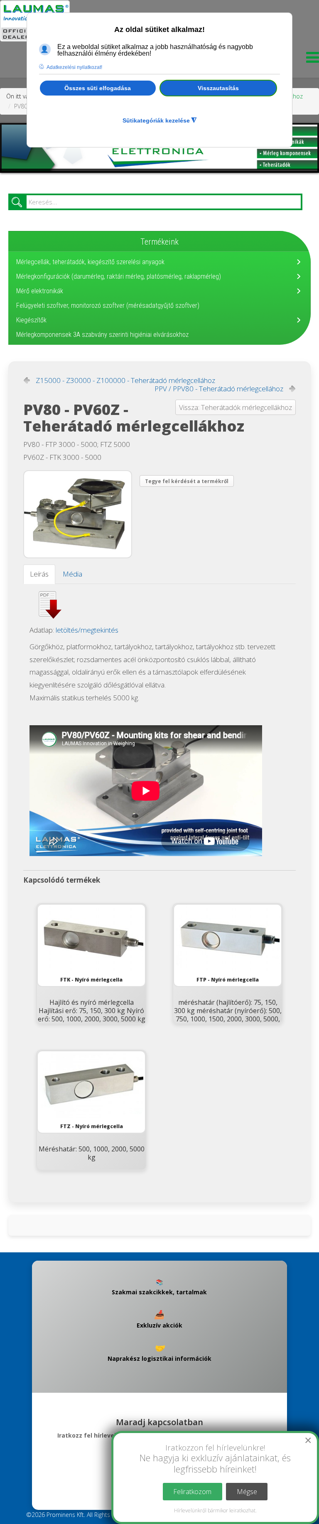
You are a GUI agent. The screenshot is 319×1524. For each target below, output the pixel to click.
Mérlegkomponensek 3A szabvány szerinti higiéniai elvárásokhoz (102, 335)
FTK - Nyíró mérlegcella (91, 979)
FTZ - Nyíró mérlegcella (91, 1126)
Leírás (39, 574)
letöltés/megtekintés (87, 630)
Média (72, 574)
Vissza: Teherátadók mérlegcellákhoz (235, 407)
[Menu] (310, 60)
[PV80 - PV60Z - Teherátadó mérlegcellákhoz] (77, 514)
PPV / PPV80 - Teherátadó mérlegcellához (219, 389)
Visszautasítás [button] (218, 88)
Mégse (247, 1491)
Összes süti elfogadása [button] (97, 88)
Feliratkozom (192, 1491)
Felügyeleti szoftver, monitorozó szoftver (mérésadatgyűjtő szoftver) (107, 305)
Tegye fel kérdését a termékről (186, 481)
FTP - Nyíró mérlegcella (227, 979)
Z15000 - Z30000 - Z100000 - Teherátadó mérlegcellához (125, 380)
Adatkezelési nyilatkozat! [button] (74, 67)
